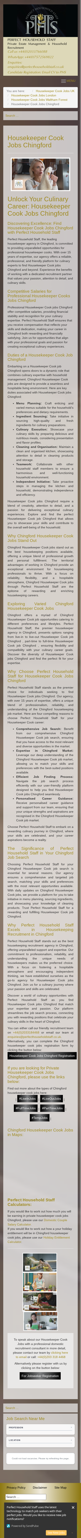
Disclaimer (40, 1487)
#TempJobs (40, 1117)
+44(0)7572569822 (38, 57)
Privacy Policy (16, 1487)
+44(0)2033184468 (26, 1032)
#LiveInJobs (27, 1098)
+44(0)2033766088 (32, 52)
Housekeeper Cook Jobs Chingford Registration (42, 1055)
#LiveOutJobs (51, 1098)
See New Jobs (56, 1533)
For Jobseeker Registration (40, 1376)
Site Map (60, 1487)
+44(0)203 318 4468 (51, 1357)
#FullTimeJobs (26, 1108)
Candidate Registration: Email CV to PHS (37, 72)
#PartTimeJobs (52, 1108)
